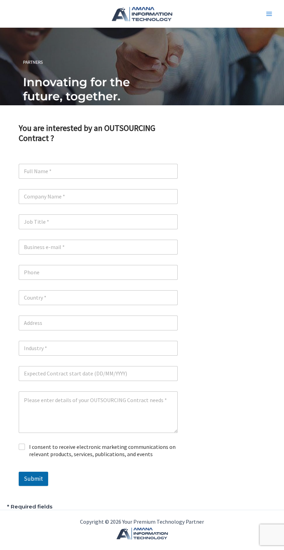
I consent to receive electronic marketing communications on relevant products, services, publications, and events (102, 450)
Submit (33, 478)
